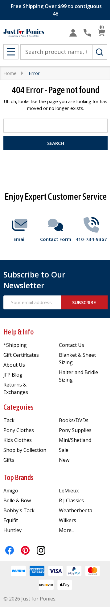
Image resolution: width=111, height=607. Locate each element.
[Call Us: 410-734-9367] (87, 33)
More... (66, 530)
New (64, 459)
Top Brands (18, 477)
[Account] (73, 33)
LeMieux (69, 490)
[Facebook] (9, 550)
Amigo (10, 490)
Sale (63, 450)
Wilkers (67, 520)
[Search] (99, 52)
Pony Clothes (18, 430)
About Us (14, 364)
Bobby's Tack (19, 510)
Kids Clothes (17, 440)
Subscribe (84, 302)
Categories (18, 407)
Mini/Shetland (75, 440)
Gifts (8, 459)
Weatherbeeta (75, 510)
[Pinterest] (25, 550)
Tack (8, 420)
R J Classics (71, 500)
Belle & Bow (17, 500)
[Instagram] (41, 550)
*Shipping (15, 345)
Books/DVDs (73, 420)
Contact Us (71, 345)
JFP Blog (13, 374)
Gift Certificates (21, 355)
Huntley (12, 530)
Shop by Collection (24, 450)
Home (10, 73)
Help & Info (18, 332)
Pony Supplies (75, 430)
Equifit (10, 520)
